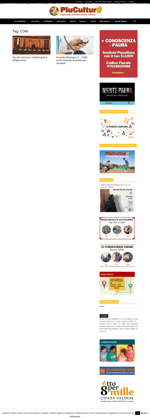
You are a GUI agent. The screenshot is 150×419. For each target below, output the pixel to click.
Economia (47, 21)
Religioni (61, 21)
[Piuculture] (75, 11)
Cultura (34, 21)
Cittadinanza (20, 21)
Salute (73, 21)
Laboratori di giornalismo (103, 2)
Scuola (82, 21)
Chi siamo (78, 2)
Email (102, 306)
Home (14, 28)
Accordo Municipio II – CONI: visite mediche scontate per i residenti (72, 60)
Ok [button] (138, 413)
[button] (135, 21)
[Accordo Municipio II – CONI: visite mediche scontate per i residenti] (75, 45)
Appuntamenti (121, 21)
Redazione (89, 2)
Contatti (131, 2)
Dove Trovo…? (105, 21)
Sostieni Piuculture (120, 2)
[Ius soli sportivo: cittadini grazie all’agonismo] (31, 45)
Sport (93, 21)
